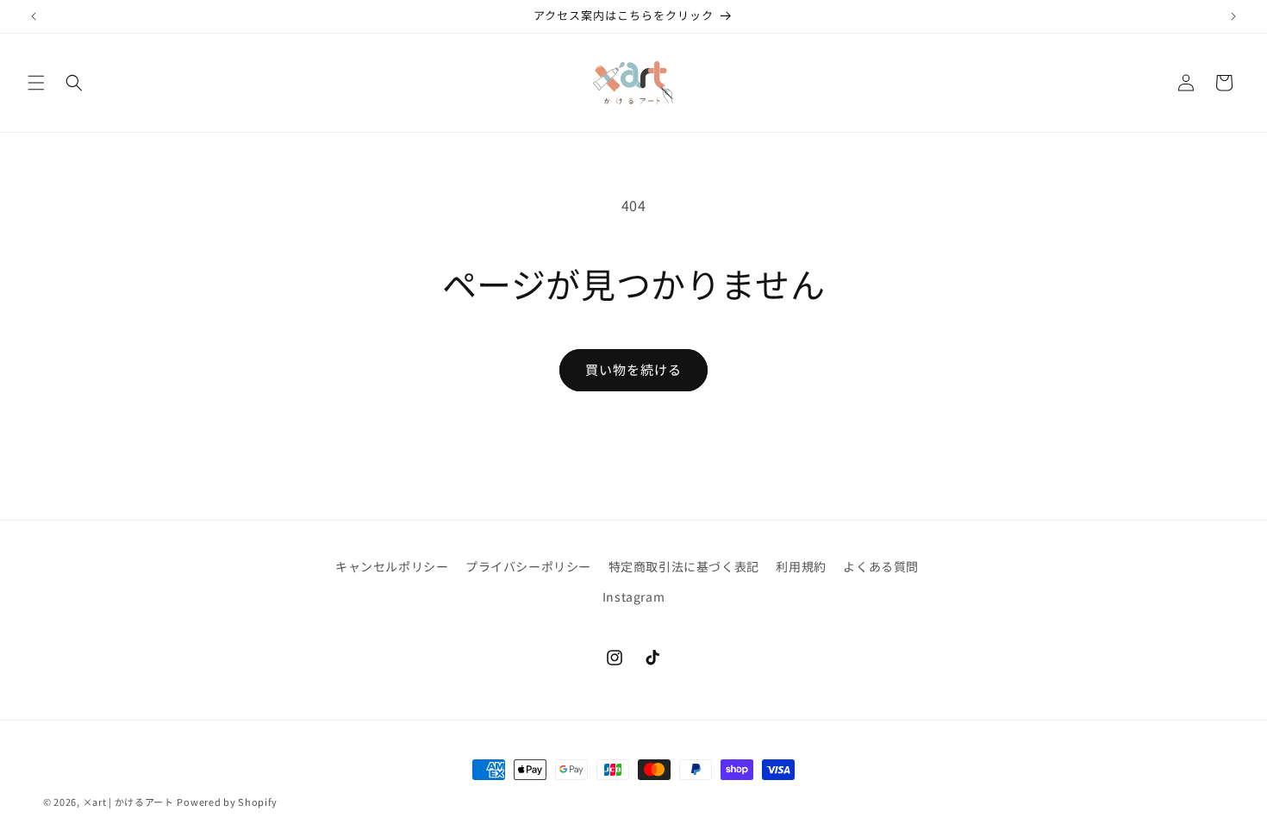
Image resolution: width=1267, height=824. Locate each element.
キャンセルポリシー (391, 566)
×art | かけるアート (128, 801)
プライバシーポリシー (528, 566)
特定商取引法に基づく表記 (684, 566)
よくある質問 (881, 566)
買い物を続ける (633, 369)
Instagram (633, 596)
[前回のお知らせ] (34, 16)
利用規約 (801, 566)
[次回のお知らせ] (1233, 16)
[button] (36, 83)
